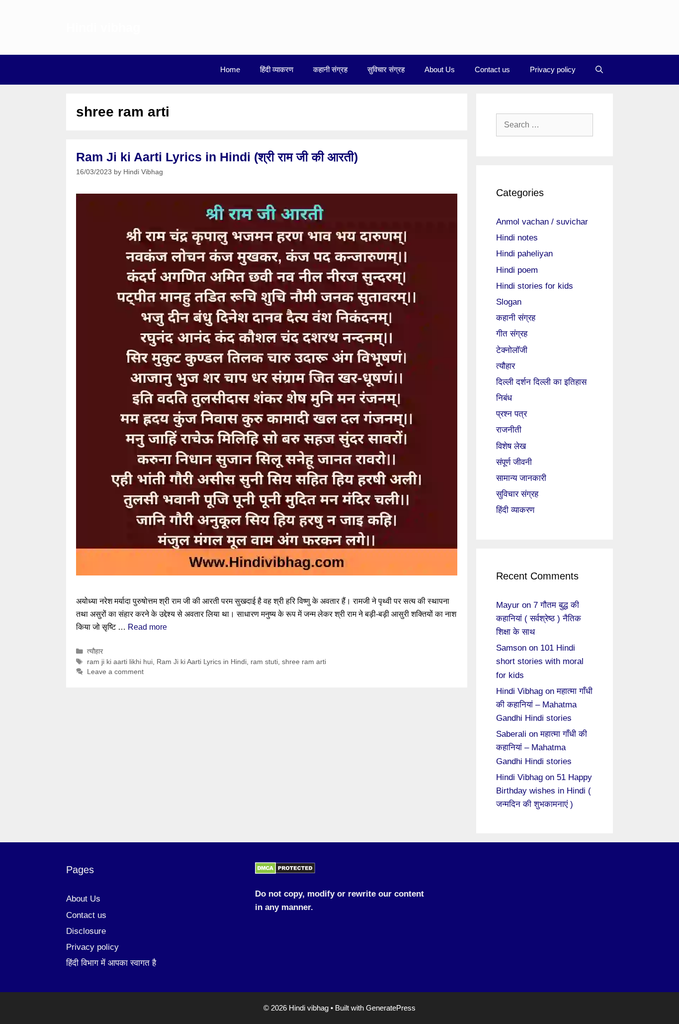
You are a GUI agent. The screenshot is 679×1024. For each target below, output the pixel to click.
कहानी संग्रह (330, 69)
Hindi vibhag (103, 27)
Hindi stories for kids (534, 286)
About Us (439, 69)
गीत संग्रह (511, 334)
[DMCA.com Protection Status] (285, 871)
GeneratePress (391, 1008)
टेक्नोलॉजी (511, 350)
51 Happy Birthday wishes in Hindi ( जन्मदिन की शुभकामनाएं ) (544, 791)
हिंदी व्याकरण (276, 69)
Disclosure (86, 931)
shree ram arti (304, 662)
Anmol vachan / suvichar (542, 222)
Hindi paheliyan (524, 253)
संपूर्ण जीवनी (514, 462)
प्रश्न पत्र (511, 414)
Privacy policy (553, 69)
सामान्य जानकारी (521, 478)
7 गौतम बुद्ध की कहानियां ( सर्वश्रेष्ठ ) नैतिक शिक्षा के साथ (538, 618)
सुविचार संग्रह (386, 69)
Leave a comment (115, 672)
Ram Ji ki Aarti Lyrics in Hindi (202, 662)
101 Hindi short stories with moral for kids (540, 661)
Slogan (508, 302)
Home (230, 69)
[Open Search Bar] (599, 70)
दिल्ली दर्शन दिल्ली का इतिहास (541, 382)
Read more (147, 627)
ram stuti (264, 662)
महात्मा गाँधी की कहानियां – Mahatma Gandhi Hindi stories (544, 704)
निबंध (504, 398)
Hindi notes (517, 237)
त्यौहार (95, 651)
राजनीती (508, 430)
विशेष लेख (511, 446)
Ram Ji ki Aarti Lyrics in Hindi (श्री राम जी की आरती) (217, 157)
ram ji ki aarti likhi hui (120, 662)
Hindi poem (517, 270)
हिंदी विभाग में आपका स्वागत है (111, 963)
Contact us (492, 69)
